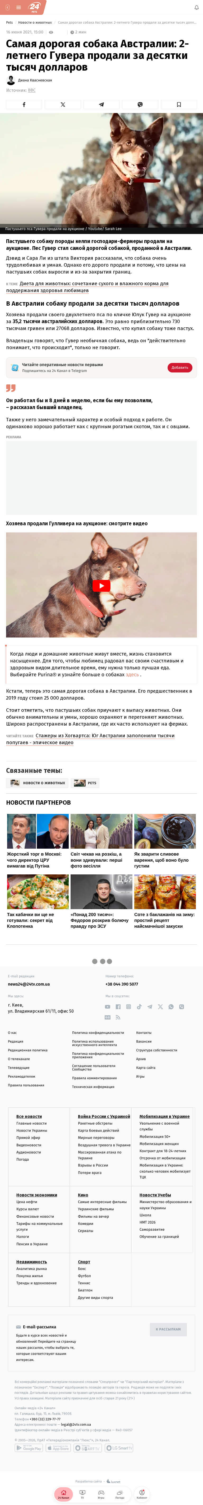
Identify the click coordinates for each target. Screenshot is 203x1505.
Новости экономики (36, 1195)
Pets (10, 22)
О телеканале (19, 1059)
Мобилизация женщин (159, 1144)
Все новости (29, 1116)
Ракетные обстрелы (95, 1123)
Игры (140, 1076)
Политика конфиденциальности (98, 1033)
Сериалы (85, 1231)
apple (58, 1447)
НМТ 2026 (148, 1222)
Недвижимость (31, 1261)
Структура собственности (156, 1050)
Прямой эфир (28, 1137)
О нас (12, 1033)
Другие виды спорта (95, 1297)
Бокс (82, 1269)
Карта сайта (145, 1068)
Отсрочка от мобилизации (163, 1158)
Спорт (84, 1261)
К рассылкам (168, 1329)
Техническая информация (93, 1087)
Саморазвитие (152, 1229)
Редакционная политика (28, 1050)
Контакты (143, 1033)
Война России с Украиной (104, 1116)
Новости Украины (31, 1130)
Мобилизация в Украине (165, 1116)
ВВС (31, 90)
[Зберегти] (179, 104)
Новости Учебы (155, 1195)
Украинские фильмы (96, 1209)
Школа (145, 1215)
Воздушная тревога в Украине (104, 1145)
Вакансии (143, 1041)
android (29, 1447)
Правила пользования (26, 1085)
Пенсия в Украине (32, 1244)
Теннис (84, 1283)
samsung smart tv (119, 1447)
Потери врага (90, 1172)
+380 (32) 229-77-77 (45, 1419)
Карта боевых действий (98, 1130)
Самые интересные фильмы (102, 1202)
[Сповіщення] (196, 7)
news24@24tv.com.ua (29, 984)
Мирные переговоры (96, 1137)
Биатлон (85, 1290)
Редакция (15, 1041)
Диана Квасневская (35, 80)
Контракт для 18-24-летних (163, 1151)
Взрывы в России (93, 1165)
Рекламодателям (21, 1076)
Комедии (85, 1223)
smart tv (87, 1447)
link (107, 1006)
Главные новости (31, 1123)
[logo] (34, 7)
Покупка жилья (29, 1276)
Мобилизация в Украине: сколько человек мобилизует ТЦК (165, 1171)
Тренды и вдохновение (36, 1283)
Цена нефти (26, 1202)
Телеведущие (19, 1068)
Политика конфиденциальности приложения (98, 1055)
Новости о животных (35, 22)
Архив (141, 1059)
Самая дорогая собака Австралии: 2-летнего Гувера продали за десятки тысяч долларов (127, 22)
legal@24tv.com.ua (76, 1424)
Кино (83, 1195)
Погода (22, 1159)
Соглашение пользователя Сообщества (94, 1067)
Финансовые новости (35, 1216)
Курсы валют (27, 1209)
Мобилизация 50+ (155, 1136)
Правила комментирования (94, 1078)
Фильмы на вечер (93, 1216)
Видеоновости (28, 1145)
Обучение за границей (159, 1237)
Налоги (22, 1237)
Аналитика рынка (31, 1269)
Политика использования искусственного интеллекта (94, 1043)
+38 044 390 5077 (121, 984)
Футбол (84, 1276)
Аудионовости (28, 1152)
